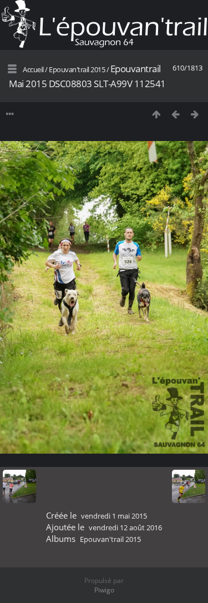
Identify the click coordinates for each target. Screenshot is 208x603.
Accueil (33, 69)
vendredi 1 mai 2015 (114, 516)
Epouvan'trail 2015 (77, 69)
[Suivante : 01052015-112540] (195, 114)
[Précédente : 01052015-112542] (175, 114)
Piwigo (104, 590)
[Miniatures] (156, 114)
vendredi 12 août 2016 (125, 527)
